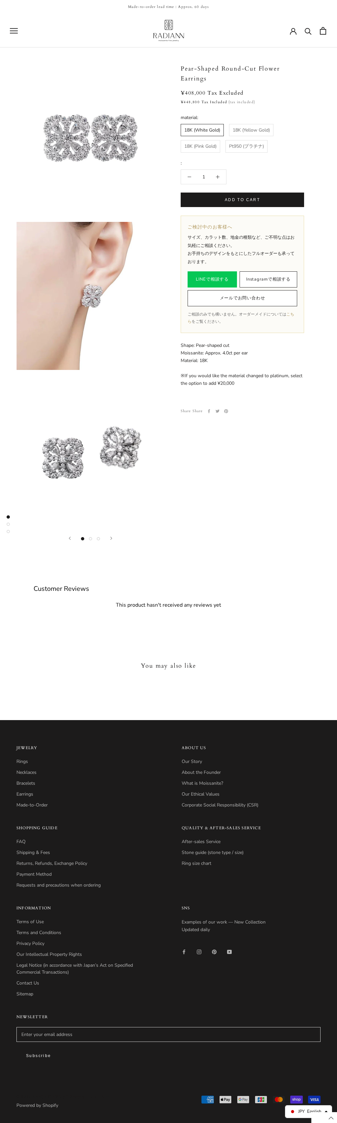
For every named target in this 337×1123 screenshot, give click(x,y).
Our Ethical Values (201, 794)
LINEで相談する (212, 279)
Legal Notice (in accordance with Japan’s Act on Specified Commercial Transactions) (74, 968)
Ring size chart (196, 863)
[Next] (111, 538)
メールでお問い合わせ (242, 298)
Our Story (192, 761)
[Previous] (70, 538)
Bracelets (25, 783)
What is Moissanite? (202, 783)
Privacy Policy (30, 943)
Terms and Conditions (38, 932)
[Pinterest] (226, 411)
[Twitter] (218, 411)
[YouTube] (229, 951)
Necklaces (26, 772)
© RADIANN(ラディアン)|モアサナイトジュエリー (62, 1096)
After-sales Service (201, 841)
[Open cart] (323, 31)
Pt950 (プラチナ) (246, 146)
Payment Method (34, 874)
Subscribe (38, 1055)
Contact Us (27, 983)
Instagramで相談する (268, 279)
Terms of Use (30, 922)
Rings (22, 761)
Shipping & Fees (33, 852)
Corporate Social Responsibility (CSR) (220, 805)
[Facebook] (209, 411)
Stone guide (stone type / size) (213, 852)
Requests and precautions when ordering (58, 885)
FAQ (21, 841)
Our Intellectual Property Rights (49, 954)
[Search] (308, 30)
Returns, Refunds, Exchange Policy (51, 863)
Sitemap (24, 994)
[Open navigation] (14, 31)
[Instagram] (199, 951)
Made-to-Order (32, 805)
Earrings (24, 794)
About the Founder (201, 772)
